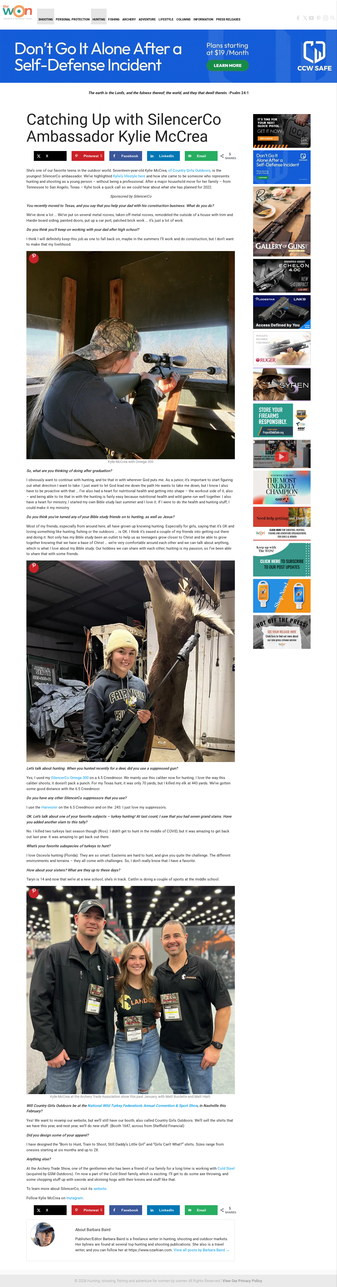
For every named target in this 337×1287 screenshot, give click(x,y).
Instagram (74, 1198)
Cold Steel (226, 1168)
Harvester (49, 807)
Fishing (113, 19)
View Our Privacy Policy (242, 1281)
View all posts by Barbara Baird (201, 1250)
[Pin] (34, 258)
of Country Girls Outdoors (189, 170)
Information (203, 19)
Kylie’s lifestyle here (129, 176)
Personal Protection (73, 19)
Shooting (45, 19)
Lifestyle (166, 19)
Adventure (147, 19)
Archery (129, 19)
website (100, 1188)
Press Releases (228, 19)
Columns (183, 19)
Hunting (99, 19)
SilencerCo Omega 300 (70, 778)
